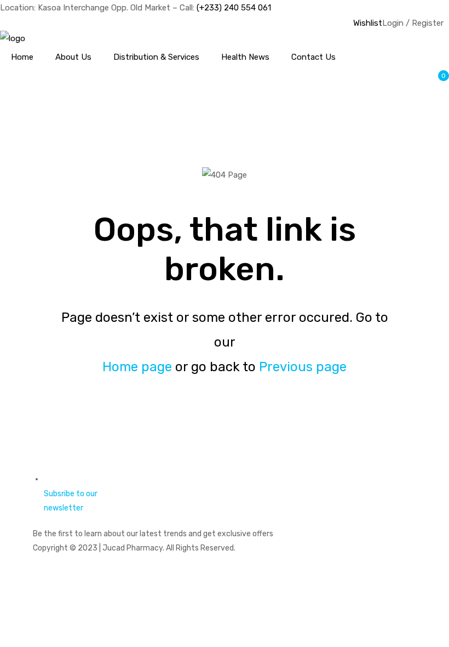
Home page (137, 366)
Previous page (303, 366)
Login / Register (413, 23)
